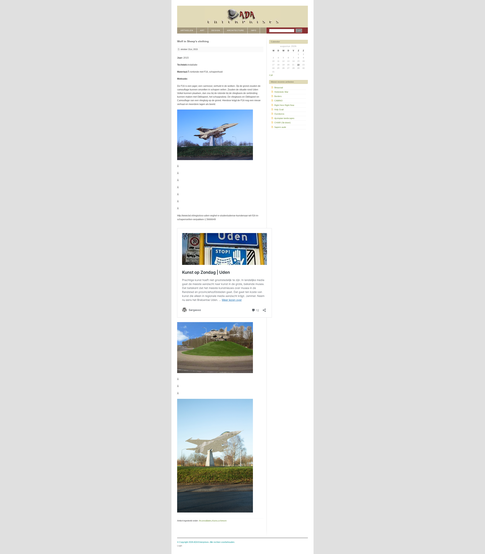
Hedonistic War (281, 92)
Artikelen (187, 30)
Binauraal (278, 87)
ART (202, 30)
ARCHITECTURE (235, 30)
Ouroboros (279, 114)
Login (179, 546)
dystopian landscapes (284, 118)
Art (200, 521)
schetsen (222, 521)
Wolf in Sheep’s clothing (193, 41)
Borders (278, 96)
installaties (207, 521)
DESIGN (215, 30)
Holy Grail (278, 109)
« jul (271, 75)
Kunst (214, 521)
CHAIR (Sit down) (282, 122)
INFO (253, 30)
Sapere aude (280, 127)
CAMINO (278, 100)
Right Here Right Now (284, 105)
